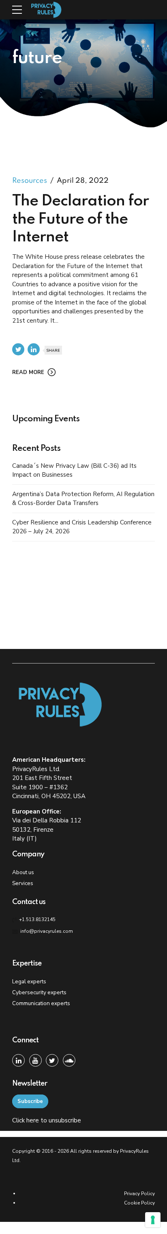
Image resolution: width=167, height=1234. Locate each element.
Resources (29, 180)
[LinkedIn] (18, 1060)
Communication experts (41, 1003)
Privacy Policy (139, 1193)
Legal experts (29, 981)
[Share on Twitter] (18, 349)
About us (23, 872)
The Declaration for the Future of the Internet (80, 219)
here (32, 1120)
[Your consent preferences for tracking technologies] (153, 1220)
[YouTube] (35, 1060)
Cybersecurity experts (39, 992)
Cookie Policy (139, 1203)
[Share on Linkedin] (34, 349)
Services (22, 883)
